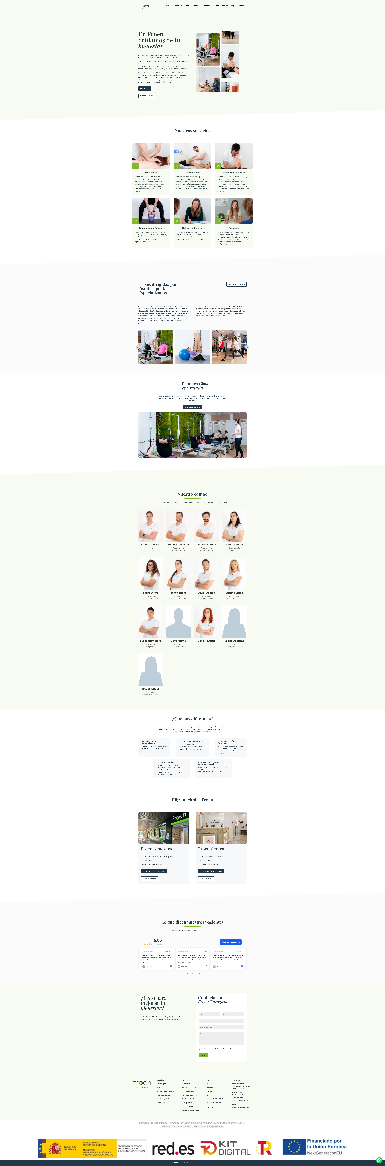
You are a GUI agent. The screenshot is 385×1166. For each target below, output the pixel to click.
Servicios (185, 6)
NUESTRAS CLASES (236, 284)
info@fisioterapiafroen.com (154, 864)
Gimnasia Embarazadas (190, 1110)
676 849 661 (147, 860)
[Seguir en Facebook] (212, 1107)
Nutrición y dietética (164, 1099)
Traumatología (162, 1088)
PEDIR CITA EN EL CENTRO (211, 871)
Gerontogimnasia (188, 1107)
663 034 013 (205, 860)
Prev (138, 347)
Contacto (240, 6)
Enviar (203, 1055)
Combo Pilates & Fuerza (190, 1099)
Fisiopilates (186, 1084)
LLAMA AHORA (146, 96)
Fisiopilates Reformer (189, 1095)
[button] (379, 1160)
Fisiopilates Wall (188, 1091)
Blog (232, 6)
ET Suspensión (187, 1103)
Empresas (207, 6)
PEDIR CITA (145, 88)
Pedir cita (210, 1084)
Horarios (224, 6)
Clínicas (176, 6)
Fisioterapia (161, 1084)
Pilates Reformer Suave (190, 1088)
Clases (196, 6)
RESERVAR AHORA (192, 407)
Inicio (168, 6)
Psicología (161, 1103)
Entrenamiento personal (166, 1095)
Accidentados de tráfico (166, 1091)
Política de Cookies (214, 1103)
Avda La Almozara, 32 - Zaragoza (157, 856)
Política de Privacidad (223, 1049)
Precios (216, 6)
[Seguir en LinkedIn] (208, 1107)
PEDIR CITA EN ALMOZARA (154, 871)
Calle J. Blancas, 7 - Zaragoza (213, 856)
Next (247, 347)
